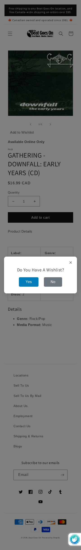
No (53, 282)
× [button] (70, 262)
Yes (29, 282)
